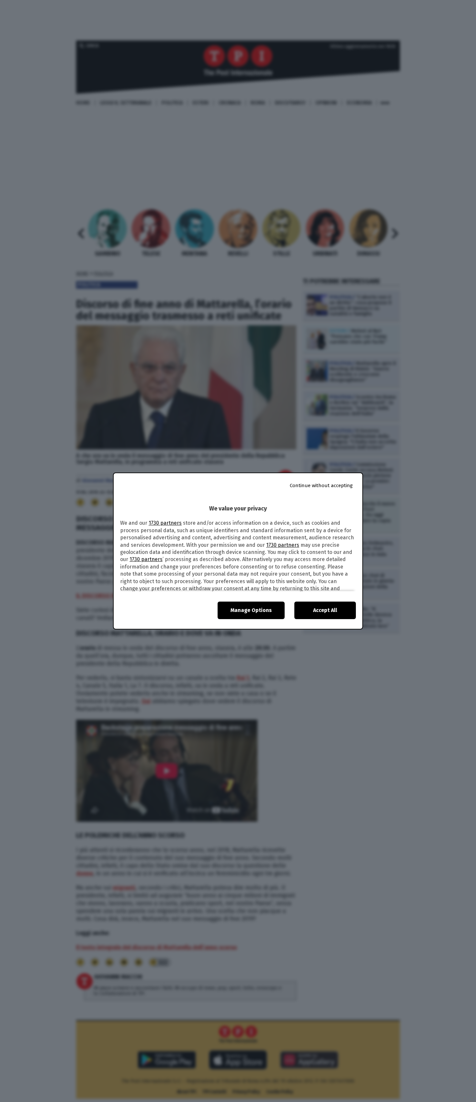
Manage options (251, 610)
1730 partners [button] (165, 523)
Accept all (325, 610)
